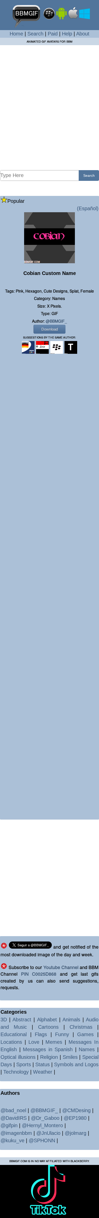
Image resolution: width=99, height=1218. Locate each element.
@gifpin (9, 1125)
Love (33, 1042)
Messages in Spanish (48, 1049)
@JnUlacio (48, 1133)
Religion (49, 1057)
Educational (14, 1034)
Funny (62, 1034)
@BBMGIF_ (56, 321)
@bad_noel (13, 1110)
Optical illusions (18, 1057)
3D (4, 1019)
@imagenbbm (16, 1133)
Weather (42, 1072)
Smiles (70, 1057)
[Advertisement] (49, 107)
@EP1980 (75, 1118)
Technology (16, 1072)
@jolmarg (75, 1133)
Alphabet (47, 1019)
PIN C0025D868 (39, 974)
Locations (11, 1042)
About (82, 33)
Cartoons (48, 1027)
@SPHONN (42, 1140)
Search (35, 33)
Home (16, 33)
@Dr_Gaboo (45, 1118)
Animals (71, 1019)
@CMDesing (76, 1110)
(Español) (87, 208)
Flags (41, 1034)
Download (49, 329)
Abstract (21, 1019)
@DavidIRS (14, 1118)
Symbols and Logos (76, 1064)
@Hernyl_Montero (42, 1125)
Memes (53, 1042)
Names (87, 1049)
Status (42, 1064)
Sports (23, 1064)
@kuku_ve (12, 1140)
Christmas (81, 1027)
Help (67, 33)
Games (85, 1034)
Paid (53, 33)
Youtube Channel (60, 967)
